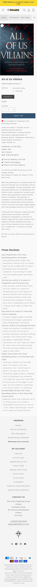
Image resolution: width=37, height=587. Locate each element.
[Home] (13, 10)
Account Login (18, 458)
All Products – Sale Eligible (19, 17)
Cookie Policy (18, 478)
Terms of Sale (18, 466)
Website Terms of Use (18, 470)
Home (4, 17)
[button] (3, 10)
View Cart (18, 454)
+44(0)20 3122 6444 (18, 521)
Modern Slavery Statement (18, 438)
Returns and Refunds (18, 429)
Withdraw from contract (18, 442)
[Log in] (29, 10)
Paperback (8, 97)
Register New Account (18, 462)
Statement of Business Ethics (18, 486)
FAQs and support (18, 434)
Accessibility (18, 482)
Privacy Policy (18, 474)
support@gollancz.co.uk (18, 524)
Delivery (18, 425)
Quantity (5, 106)
